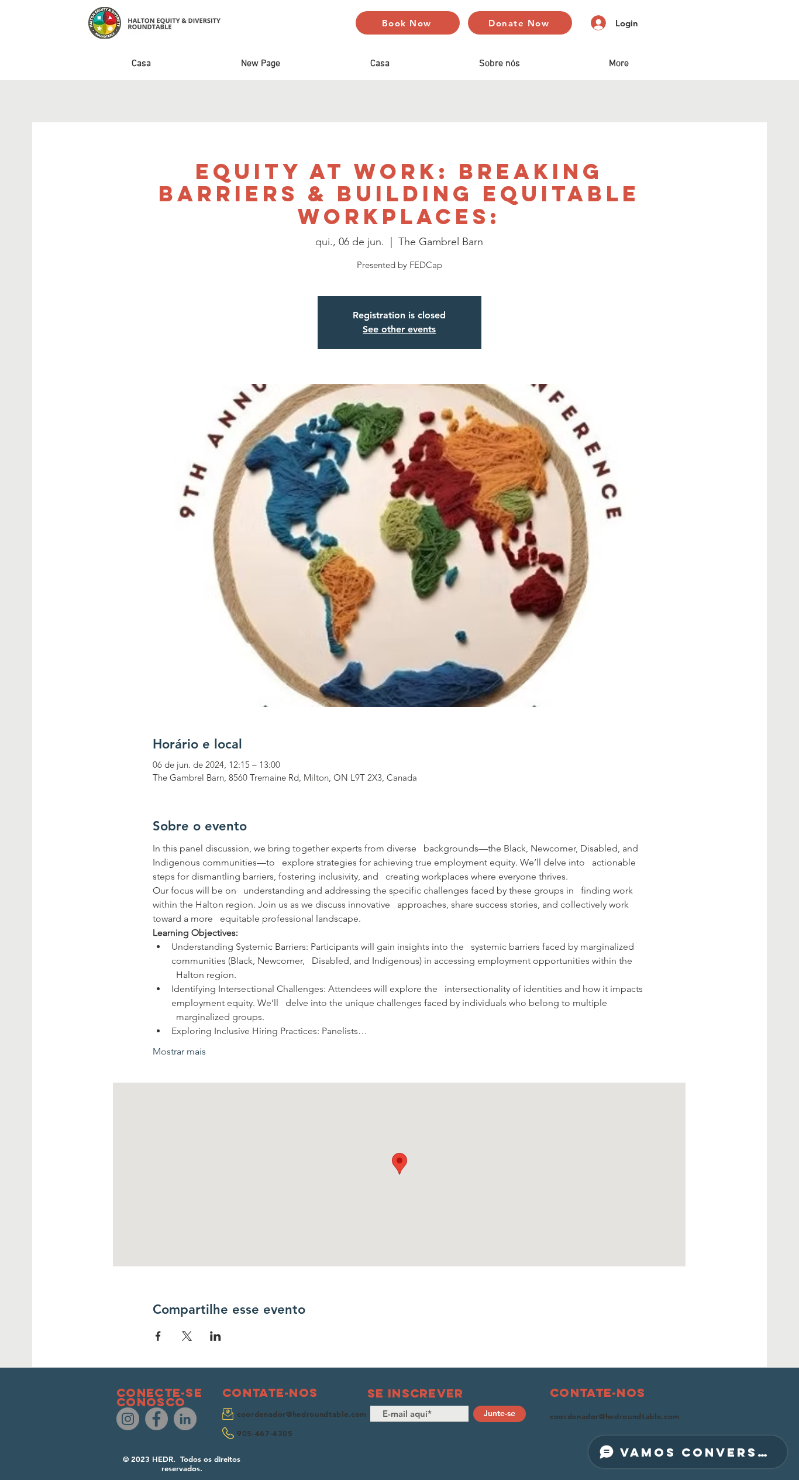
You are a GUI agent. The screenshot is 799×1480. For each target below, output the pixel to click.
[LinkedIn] (185, 1418)
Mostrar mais (179, 1051)
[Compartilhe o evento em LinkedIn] (215, 1336)
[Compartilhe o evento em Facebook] (158, 1336)
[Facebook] (156, 1418)
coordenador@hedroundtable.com (302, 1414)
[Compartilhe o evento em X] (186, 1336)
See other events (399, 329)
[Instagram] (127, 1418)
